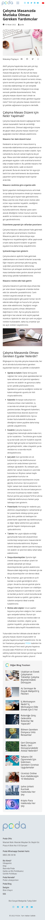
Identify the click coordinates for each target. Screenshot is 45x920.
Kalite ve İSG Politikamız (13, 871)
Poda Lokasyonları (11, 880)
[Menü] (18, 3)
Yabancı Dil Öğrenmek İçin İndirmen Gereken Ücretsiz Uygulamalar (30, 762)
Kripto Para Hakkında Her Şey (28, 803)
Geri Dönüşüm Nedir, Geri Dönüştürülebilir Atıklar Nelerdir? (29, 746)
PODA (28, 643)
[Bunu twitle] (32, 59)
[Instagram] (25, 3)
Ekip (4, 865)
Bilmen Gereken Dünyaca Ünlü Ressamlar (29, 732)
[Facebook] (28, 3)
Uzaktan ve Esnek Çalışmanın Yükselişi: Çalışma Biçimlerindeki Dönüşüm (30, 677)
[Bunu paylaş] (27, 59)
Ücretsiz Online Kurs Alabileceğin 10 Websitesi (30, 776)
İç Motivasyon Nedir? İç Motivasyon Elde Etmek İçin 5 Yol (29, 705)
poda (22, 24)
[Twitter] (31, 3)
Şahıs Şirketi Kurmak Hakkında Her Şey (28, 790)
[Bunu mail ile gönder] (21, 59)
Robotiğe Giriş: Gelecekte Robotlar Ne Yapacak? (28, 719)
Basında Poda (9, 868)
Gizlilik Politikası (10, 873)
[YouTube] (37, 3)
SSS (4, 893)
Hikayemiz (7, 863)
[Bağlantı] (7, 3)
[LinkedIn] (34, 3)
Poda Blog (7, 883)
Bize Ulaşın (8, 890)
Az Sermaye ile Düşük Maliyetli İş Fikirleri (30, 691)
